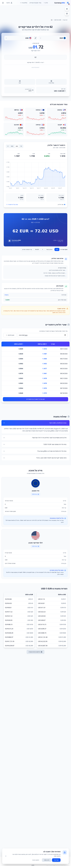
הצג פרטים (11, 335)
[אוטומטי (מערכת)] (67, 14)
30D (17, 146)
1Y (8, 146)
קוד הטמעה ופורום (27, 249)
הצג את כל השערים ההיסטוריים (35, 399)
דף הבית (65, 20)
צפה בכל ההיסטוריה (13, 204)
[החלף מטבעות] (35, 38)
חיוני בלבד (46, 860)
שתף (57, 249)
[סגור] (5, 856)
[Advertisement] (35, 11)
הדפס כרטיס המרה (34, 652)
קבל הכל (56, 860)
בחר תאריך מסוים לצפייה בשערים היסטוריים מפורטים (53, 331)
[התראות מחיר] (3, 2)
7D (21, 146)
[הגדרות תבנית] (67, 9)
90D (12, 146)
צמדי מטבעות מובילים (35, 3)
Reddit (37, 249)
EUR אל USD (57, 20)
